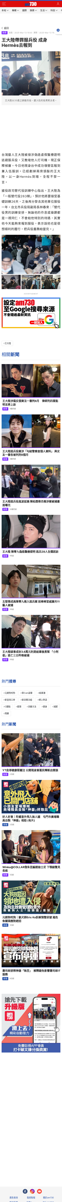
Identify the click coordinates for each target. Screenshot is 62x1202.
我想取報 (31, 1197)
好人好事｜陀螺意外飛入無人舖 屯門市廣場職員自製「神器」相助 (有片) (30, 818)
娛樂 (4, 32)
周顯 (7, 713)
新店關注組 (27, 699)
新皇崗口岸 (10, 699)
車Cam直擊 (27, 693)
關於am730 (48, 1197)
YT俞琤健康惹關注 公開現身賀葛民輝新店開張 (30, 770)
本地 (5, 824)
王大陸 (8, 343)
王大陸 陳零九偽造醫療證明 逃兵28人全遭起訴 (30, 551)
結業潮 (42, 693)
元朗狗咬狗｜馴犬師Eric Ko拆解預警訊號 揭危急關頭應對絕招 (30, 919)
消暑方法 (32, 706)
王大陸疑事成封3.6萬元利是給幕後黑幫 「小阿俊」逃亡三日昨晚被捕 (30, 653)
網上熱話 (43, 699)
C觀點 (7, 706)
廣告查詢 (14, 1197)
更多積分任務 (47, 1171)
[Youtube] (39, 1191)
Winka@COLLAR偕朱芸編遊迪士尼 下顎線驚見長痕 (31, 869)
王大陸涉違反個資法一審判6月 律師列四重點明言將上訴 (30, 402)
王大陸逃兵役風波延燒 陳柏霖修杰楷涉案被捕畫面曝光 (31, 503)
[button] (4, 4)
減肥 (56, 706)
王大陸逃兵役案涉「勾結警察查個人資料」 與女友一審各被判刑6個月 (31, 453)
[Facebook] (25, 1191)
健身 (45, 706)
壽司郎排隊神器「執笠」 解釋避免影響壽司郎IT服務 (31, 972)
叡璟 (19, 706)
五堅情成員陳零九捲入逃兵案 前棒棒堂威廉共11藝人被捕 (31, 603)
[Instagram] (32, 1191)
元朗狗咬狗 (10, 693)
